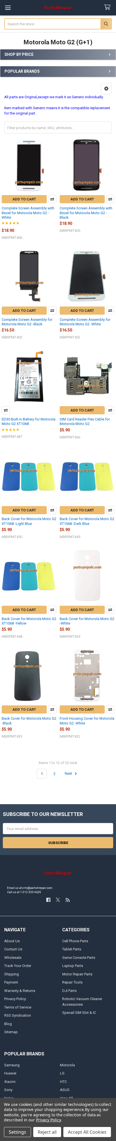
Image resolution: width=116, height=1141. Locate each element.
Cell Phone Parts (75, 941)
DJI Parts (69, 991)
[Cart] (108, 7)
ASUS (65, 1090)
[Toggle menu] (7, 7)
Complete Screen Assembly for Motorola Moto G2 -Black (27, 321)
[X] (58, 900)
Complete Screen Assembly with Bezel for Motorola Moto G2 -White (28, 212)
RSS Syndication (17, 1015)
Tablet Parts (71, 949)
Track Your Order (17, 966)
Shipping (11, 974)
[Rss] (68, 900)
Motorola (67, 1065)
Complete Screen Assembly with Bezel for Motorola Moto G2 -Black (86, 212)
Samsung (12, 1065)
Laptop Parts (72, 966)
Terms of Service (17, 1007)
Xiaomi (9, 1082)
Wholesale (12, 957)
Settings (17, 1132)
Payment (11, 982)
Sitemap (11, 1032)
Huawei (10, 1073)
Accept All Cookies (87, 1132)
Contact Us (13, 949)
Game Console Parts (78, 957)
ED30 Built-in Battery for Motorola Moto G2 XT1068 (28, 421)
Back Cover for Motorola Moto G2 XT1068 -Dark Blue (87, 521)
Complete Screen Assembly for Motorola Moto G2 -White (85, 321)
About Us (12, 941)
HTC (63, 1082)
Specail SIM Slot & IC (79, 1012)
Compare (52, 199)
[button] (106, 88)
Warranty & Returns (19, 991)
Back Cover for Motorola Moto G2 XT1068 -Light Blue (29, 521)
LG (62, 1073)
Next (69, 774)
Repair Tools (72, 982)
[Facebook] (48, 900)
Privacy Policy (15, 999)
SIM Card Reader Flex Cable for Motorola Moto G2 (85, 421)
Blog (8, 1024)
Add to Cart (24, 199)
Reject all (47, 1132)
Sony (8, 1090)
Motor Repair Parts (77, 974)
